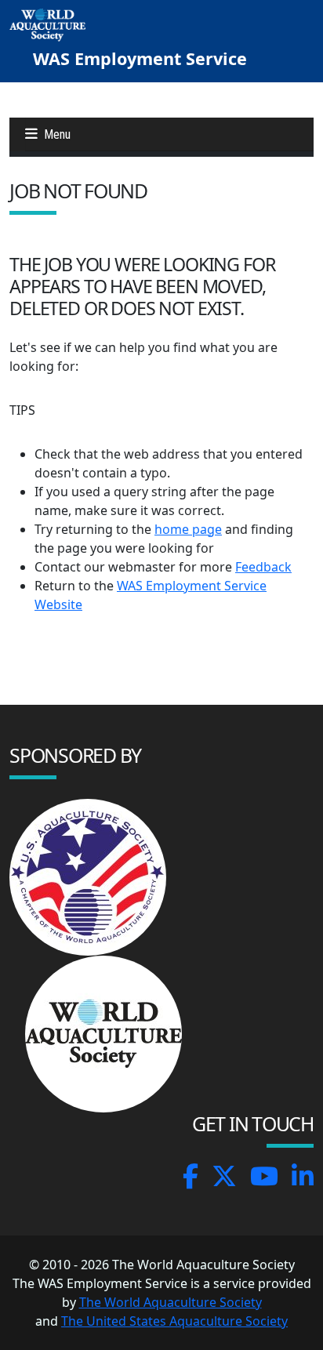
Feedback (263, 566)
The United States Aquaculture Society (174, 1321)
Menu (57, 134)
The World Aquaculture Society (170, 1302)
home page (188, 529)
